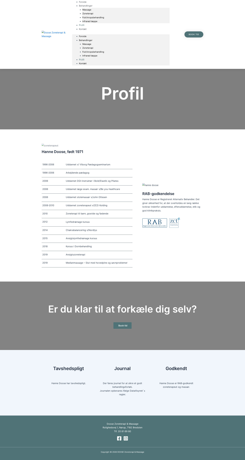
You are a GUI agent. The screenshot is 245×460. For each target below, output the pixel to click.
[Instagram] (125, 438)
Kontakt (82, 29)
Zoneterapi (87, 13)
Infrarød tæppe (89, 21)
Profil (81, 59)
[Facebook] (119, 438)
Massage (86, 9)
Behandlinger (85, 40)
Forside (82, 36)
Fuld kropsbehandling (93, 17)
